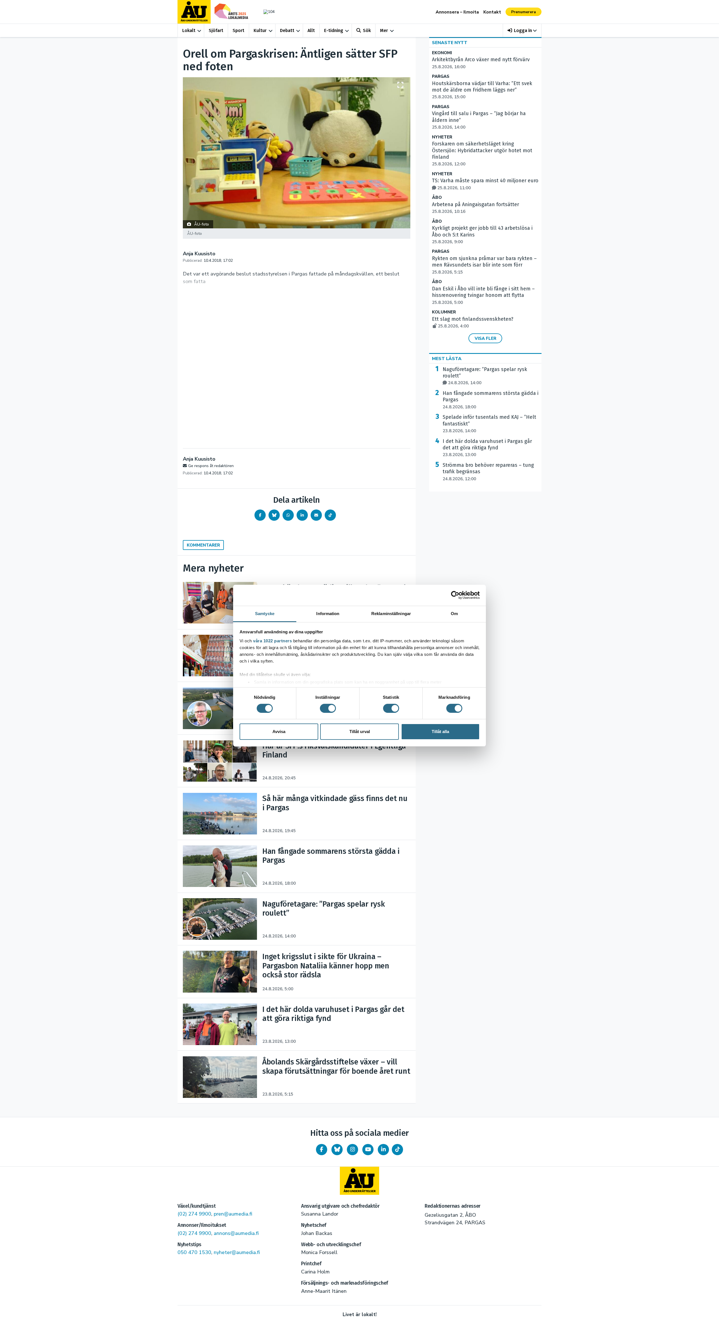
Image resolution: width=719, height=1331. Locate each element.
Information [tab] (327, 613)
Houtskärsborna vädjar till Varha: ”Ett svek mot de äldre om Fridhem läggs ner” (482, 90)
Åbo (437, 197)
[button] (522, 30)
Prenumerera (523, 12)
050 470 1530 (194, 1252)
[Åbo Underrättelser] (359, 1181)
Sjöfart (216, 30)
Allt (311, 30)
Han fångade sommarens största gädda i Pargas (490, 400)
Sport (238, 30)
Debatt (287, 30)
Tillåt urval (359, 731)
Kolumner (444, 312)
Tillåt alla (440, 731)
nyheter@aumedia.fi (237, 1252)
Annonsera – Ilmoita (457, 12)
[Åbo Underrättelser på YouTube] (368, 1149)
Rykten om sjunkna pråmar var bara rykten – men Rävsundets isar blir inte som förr (484, 265)
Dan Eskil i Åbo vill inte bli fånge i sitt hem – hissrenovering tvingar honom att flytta (483, 295)
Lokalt (188, 30)
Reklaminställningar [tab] (391, 613)
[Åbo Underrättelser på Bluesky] (337, 1149)
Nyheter (442, 137)
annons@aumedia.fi (236, 1233)
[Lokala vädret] (266, 11)
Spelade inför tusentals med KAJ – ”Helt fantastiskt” (489, 424)
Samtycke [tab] (264, 613)
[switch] (328, 708)
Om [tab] (454, 613)
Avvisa (278, 731)
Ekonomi (442, 53)
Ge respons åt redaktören (211, 465)
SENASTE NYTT (449, 43)
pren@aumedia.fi (233, 1214)
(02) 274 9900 (194, 1214)
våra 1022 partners (272, 640)
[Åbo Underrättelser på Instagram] (352, 1149)
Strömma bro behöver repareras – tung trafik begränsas (488, 472)
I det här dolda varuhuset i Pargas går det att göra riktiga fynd (487, 448)
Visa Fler (485, 338)
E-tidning (333, 30)
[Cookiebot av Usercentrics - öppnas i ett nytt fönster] (455, 595)
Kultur (260, 30)
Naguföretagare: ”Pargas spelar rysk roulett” (485, 376)
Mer (384, 30)
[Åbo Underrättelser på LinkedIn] (383, 1149)
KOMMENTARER (203, 545)
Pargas (440, 76)
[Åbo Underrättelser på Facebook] (321, 1149)
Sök (367, 30)
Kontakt (492, 12)
